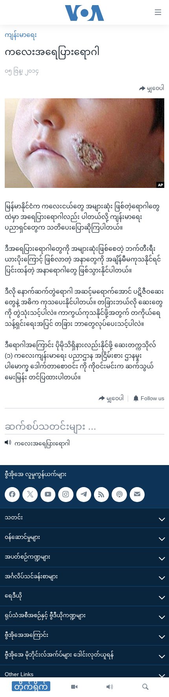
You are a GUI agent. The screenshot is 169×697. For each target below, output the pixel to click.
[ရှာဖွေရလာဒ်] (145, 687)
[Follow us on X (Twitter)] (29, 494)
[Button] (151, 88)
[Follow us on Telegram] (83, 494)
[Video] (74, 687)
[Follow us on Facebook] (12, 494)
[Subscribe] (137, 494)
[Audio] (109, 687)
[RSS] (101, 494)
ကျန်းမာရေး (21, 34)
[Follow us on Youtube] (47, 494)
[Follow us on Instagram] (65, 494)
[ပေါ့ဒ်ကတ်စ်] (119, 494)
